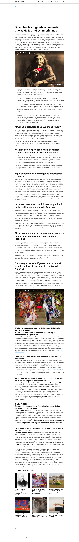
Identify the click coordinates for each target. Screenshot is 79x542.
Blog (49, 1)
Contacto (59, 1)
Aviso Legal (17, 526)
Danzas (44, 1)
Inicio (39, 1)
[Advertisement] (39, 16)
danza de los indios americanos (52, 369)
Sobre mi (53, 1)
